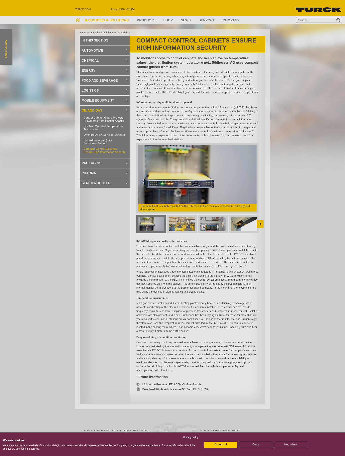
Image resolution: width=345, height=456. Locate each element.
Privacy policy (190, 437)
